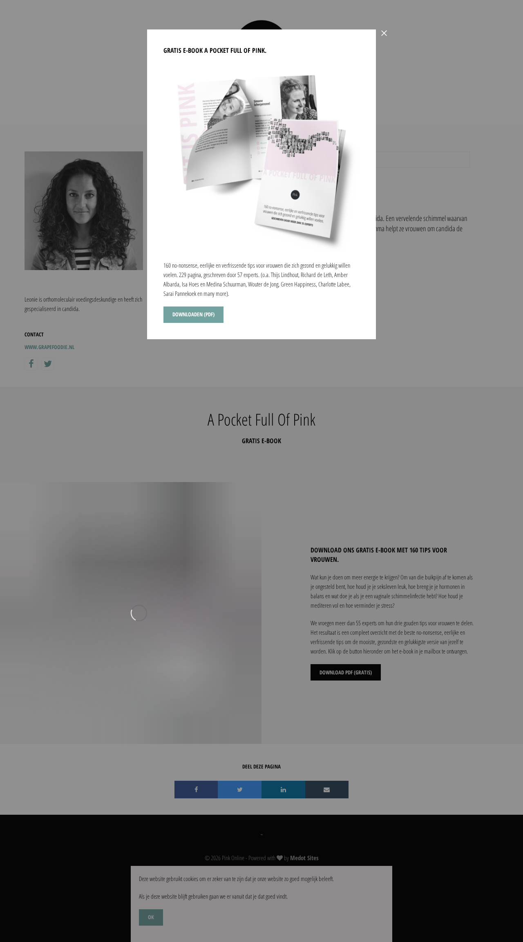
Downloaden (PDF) (193, 314)
